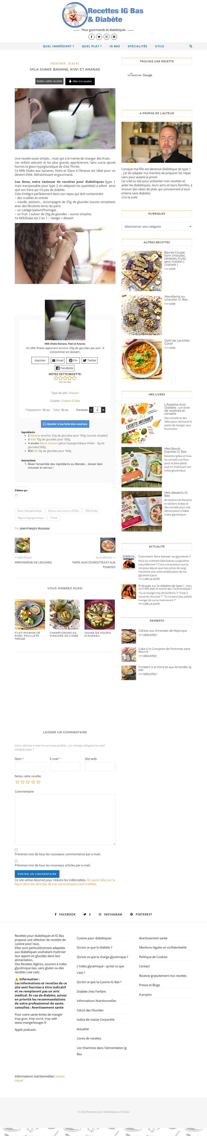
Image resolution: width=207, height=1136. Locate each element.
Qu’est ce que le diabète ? (94, 947)
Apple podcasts (25, 1030)
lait (36, 450)
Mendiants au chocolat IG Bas (176, 298)
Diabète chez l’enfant (91, 991)
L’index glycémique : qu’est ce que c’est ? (100, 969)
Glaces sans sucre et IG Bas (63, 510)
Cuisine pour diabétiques (94, 938)
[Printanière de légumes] (22, 545)
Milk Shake (92, 510)
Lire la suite (129, 197)
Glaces (73, 63)
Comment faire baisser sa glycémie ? (164, 556)
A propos (145, 994)
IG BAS (115, 46)
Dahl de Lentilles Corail (176, 342)
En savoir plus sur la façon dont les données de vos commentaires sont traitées (65, 882)
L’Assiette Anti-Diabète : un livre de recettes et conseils (177, 409)
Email (59, 360)
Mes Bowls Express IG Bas (175, 450)
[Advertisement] (65, 687)
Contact (144, 966)
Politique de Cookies (153, 957)
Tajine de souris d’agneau (97, 634)
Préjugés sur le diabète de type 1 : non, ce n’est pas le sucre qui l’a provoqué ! (165, 587)
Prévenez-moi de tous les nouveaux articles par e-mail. (53, 865)
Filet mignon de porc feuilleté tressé (27, 635)
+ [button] (103, 410)
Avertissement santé (47, 1007)
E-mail (55, 759)
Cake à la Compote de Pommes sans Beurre (164, 650)
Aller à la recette (82, 81)
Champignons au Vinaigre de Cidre (64, 634)
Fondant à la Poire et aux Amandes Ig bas (164, 668)
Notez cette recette (49, 81)
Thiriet (53, 518)
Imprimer (40, 360)
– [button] (91, 410)
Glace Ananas (49, 443)
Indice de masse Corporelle (95, 1019)
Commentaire (24, 791)
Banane (35, 435)
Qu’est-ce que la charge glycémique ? (102, 957)
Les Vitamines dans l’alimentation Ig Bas (102, 1051)
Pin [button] (74, 360)
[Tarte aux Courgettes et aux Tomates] (107, 545)
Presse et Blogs (149, 985)
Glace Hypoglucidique (29, 510)
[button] (56, 377)
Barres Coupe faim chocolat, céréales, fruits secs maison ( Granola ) (175, 258)
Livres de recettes (89, 1038)
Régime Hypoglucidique (30, 518)
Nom (19, 759)
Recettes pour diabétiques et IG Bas (39, 936)
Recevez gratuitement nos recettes (163, 976)
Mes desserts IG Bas (176, 494)
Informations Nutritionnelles (96, 1001)
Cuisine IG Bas (70, 400)
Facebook (66, 368)
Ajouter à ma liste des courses (66, 424)
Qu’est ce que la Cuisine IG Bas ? (99, 982)
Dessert (74, 392)
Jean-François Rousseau (35, 528)
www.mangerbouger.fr (30, 1022)
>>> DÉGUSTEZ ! (147, 635)
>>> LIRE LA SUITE (149, 579)
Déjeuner (58, 63)
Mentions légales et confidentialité (162, 947)
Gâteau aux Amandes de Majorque (162, 630)
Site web (91, 759)
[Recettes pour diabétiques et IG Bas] (103, 21)
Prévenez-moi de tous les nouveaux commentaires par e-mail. (58, 854)
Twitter (91, 360)
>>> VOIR (169, 269)
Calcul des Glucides (90, 1010)
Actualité (83, 1029)
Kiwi (33, 439)
